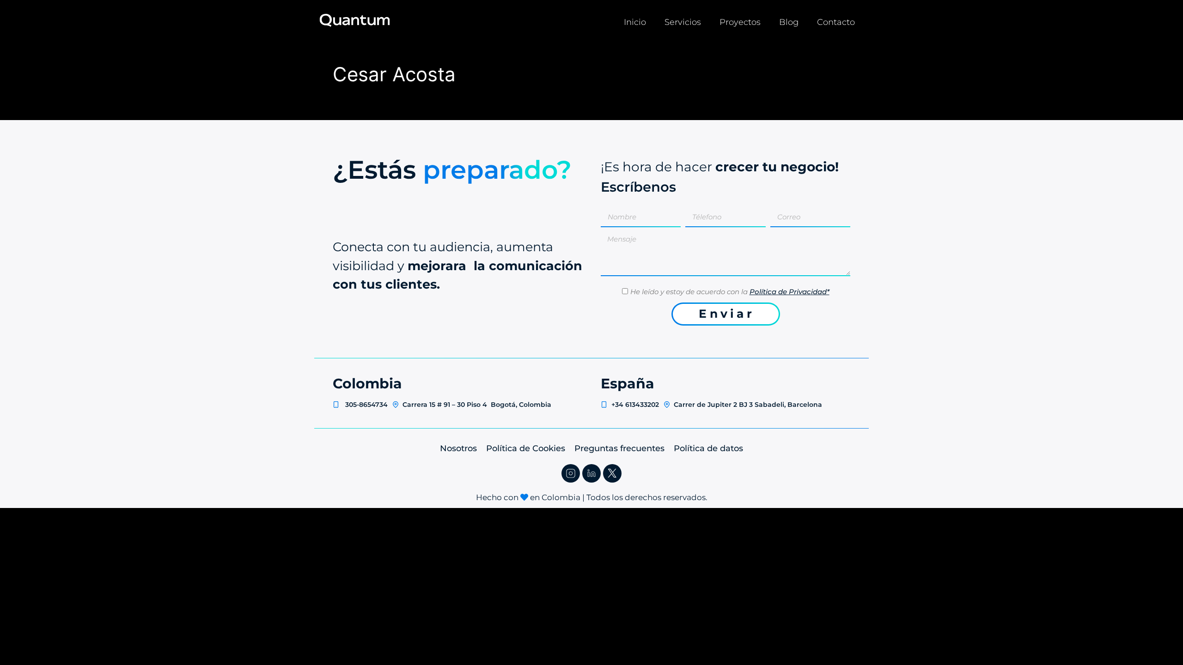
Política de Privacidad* (789, 291)
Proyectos (740, 22)
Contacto (836, 22)
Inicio (635, 22)
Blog (789, 22)
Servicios (683, 22)
